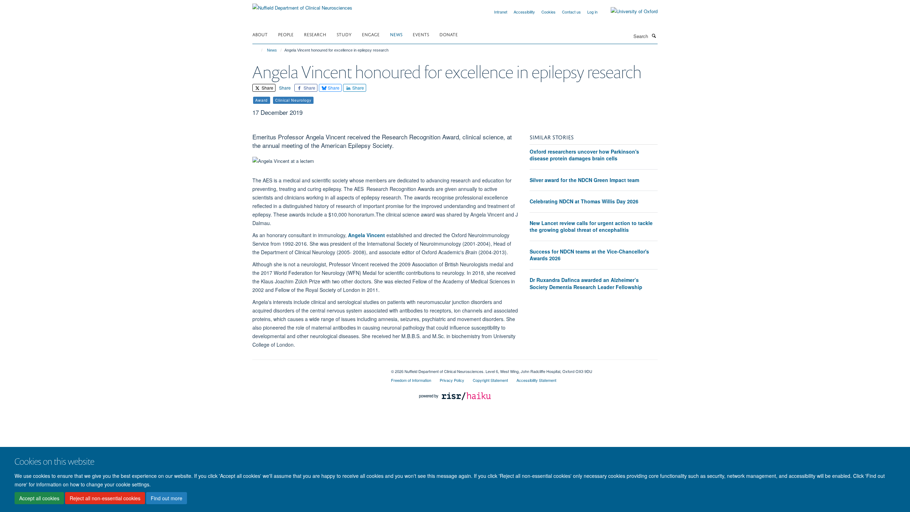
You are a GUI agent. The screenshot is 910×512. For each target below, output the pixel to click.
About (260, 34)
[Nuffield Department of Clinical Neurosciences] (302, 5)
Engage (371, 34)
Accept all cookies (39, 498)
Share (267, 88)
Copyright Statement (490, 380)
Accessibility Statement (536, 380)
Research (315, 34)
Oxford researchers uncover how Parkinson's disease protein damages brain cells (584, 155)
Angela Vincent (366, 235)
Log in (592, 12)
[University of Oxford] (629, 11)
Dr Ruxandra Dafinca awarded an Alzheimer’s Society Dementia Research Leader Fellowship (586, 283)
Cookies (548, 12)
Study (344, 34)
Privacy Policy (452, 380)
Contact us (571, 12)
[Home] (258, 50)
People (286, 34)
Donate (448, 34)
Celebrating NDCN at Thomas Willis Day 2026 (584, 201)
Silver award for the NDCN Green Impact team (584, 179)
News (396, 34)
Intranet (500, 12)
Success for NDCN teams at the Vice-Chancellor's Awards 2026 (589, 255)
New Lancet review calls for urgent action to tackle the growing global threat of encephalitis (591, 226)
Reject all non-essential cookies (105, 498)
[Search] (654, 35)
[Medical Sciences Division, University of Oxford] (316, 368)
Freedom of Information (411, 380)
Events (421, 34)
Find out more (166, 498)
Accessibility (524, 12)
